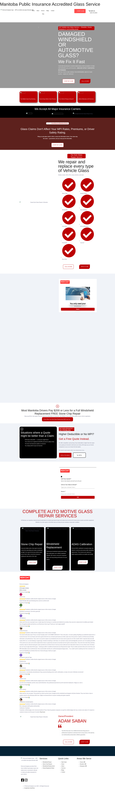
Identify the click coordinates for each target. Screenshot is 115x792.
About (38, 10)
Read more (42, 712)
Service (42, 10)
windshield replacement (58, 551)
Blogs (47, 10)
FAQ (43, 14)
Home (33, 10)
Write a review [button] (23, 590)
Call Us (80, 455)
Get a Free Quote (66, 455)
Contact (52, 10)
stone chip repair (33, 548)
